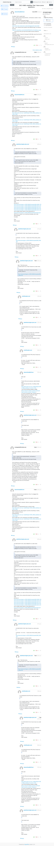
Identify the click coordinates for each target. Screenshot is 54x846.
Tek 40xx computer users (15, 8)
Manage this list (37, 2)
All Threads (4, 9)
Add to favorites (48, 27)
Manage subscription (48, 20)
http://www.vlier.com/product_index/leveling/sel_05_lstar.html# (25, 25)
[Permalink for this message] (41, 45)
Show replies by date (37, 50)
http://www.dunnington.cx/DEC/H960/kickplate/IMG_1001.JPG (27, 207)
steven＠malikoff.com (19, 11)
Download (5, 13)
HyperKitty (26, 844)
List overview (5, 5)
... (14, 150)
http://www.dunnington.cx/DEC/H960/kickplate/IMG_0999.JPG (27, 204)
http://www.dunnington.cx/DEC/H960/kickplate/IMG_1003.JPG (27, 209)
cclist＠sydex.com (26, 296)
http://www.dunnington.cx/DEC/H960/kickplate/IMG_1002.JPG (27, 208)
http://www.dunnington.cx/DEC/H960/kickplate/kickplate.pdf (27, 212)
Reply (13, 46)
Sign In (44, 2)
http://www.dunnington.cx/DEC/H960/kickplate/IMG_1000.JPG (27, 205)
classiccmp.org (7, 2)
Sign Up (50, 2)
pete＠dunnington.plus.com (22, 144)
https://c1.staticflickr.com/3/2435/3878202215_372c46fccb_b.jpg (26, 30)
